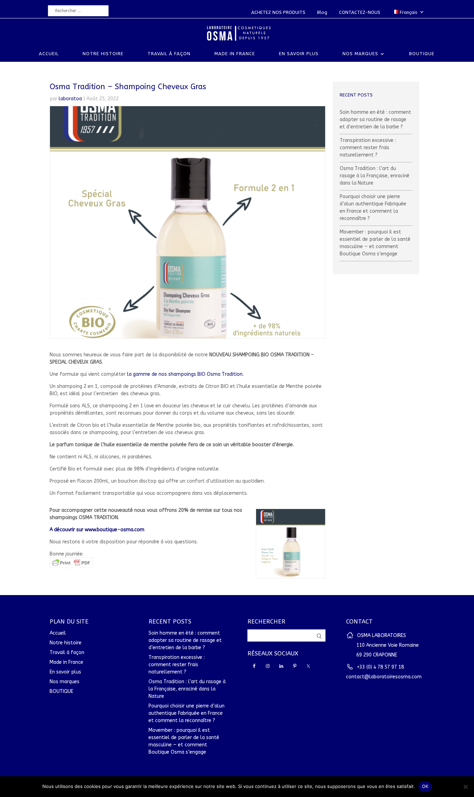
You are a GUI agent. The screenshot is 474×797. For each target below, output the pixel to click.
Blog (322, 12)
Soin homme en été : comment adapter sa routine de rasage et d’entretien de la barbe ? (375, 119)
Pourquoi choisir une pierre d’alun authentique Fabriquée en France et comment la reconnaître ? (187, 713)
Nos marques (360, 53)
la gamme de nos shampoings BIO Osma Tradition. (185, 374)
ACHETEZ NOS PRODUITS (278, 12)
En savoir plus (299, 53)
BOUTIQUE (421, 53)
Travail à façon (169, 53)
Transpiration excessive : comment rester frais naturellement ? (368, 147)
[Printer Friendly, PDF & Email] (71, 564)
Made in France (234, 53)
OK (425, 786)
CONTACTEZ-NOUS (359, 12)
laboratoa (70, 99)
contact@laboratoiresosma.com (384, 677)
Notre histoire (103, 53)
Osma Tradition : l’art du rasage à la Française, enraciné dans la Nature (374, 176)
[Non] (465, 786)
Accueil (49, 53)
